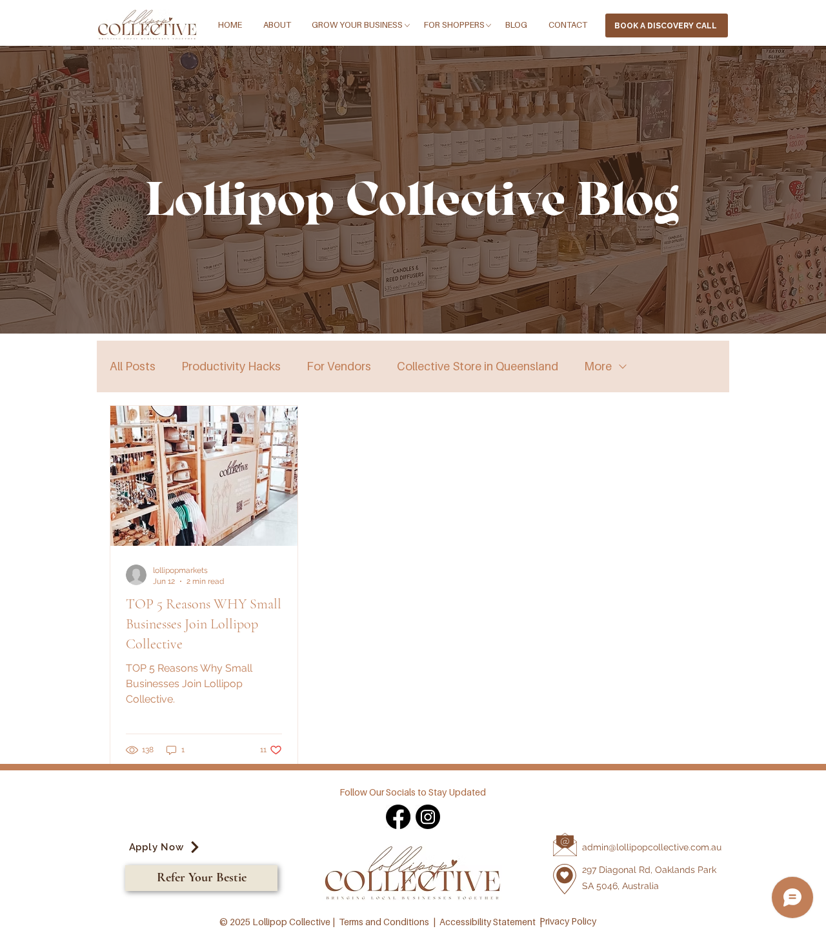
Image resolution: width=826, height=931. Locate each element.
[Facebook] (398, 817)
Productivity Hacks (231, 366)
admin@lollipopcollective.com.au (651, 847)
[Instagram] (428, 817)
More (598, 366)
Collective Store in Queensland (477, 366)
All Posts (133, 366)
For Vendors (339, 366)
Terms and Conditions (384, 921)
